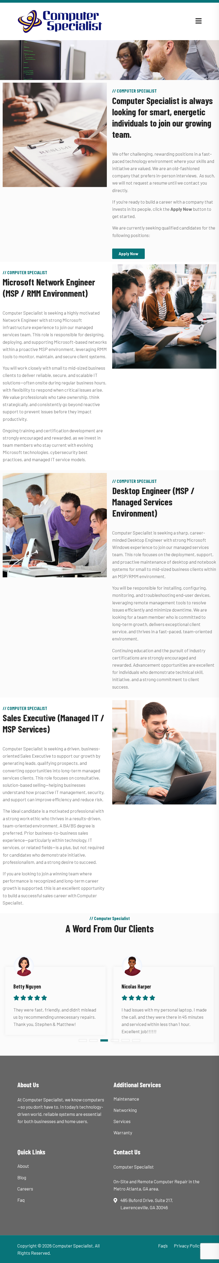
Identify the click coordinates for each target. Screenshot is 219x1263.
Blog (21, 1177)
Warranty (123, 1132)
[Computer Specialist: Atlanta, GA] (66, 20)
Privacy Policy (188, 1245)
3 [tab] (104, 1040)
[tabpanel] (55, 996)
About (23, 1166)
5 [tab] (126, 1040)
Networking (125, 1110)
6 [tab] (136, 1040)
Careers (25, 1188)
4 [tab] (115, 1040)
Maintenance (126, 1098)
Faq (21, 1200)
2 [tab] (93, 1040)
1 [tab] (83, 1040)
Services (122, 1121)
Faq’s (163, 1245)
